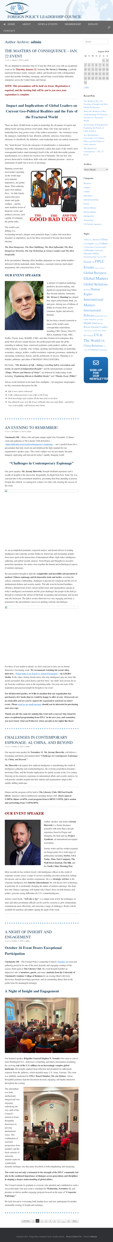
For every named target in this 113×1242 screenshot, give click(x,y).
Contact (9, 30)
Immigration (89, 215)
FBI (93, 262)
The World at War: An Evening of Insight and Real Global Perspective (96, 104)
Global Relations (96, 284)
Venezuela (103, 350)
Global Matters (90, 207)
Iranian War (99, 316)
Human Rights (90, 211)
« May (86, 87)
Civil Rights (89, 243)
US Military (93, 349)
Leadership (99, 320)
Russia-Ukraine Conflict (96, 327)
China (104, 239)
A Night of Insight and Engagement (28, 934)
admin (36, 42)
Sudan (99, 331)
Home (11, 24)
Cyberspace (89, 250)
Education (88, 195)
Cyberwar (99, 250)
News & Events (48, 24)
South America (88, 331)
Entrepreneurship (91, 199)
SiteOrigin (93, 1237)
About (26, 24)
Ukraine (90, 335)
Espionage (100, 257)
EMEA (96, 253)
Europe (88, 261)
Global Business (95, 272)
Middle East (90, 323)
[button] (109, 27)
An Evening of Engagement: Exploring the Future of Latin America (96, 127)
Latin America (90, 319)
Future (97, 268)
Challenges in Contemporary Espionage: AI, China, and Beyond (39, 740)
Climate (87, 187)
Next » (75, 1221)
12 (68, 1221)
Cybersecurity (100, 247)
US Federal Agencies (93, 224)
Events (86, 203)
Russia (100, 323)
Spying (95, 331)
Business (87, 183)
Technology (89, 220)
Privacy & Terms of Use (74, 1237)
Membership (73, 24)
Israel (105, 316)
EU (105, 256)
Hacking (87, 289)
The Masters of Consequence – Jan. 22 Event (41, 53)
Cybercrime (89, 247)
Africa (86, 239)
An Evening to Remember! (31, 427)
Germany (102, 268)
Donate (93, 24)
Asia (91, 240)
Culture (87, 191)
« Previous (25, 1221)
